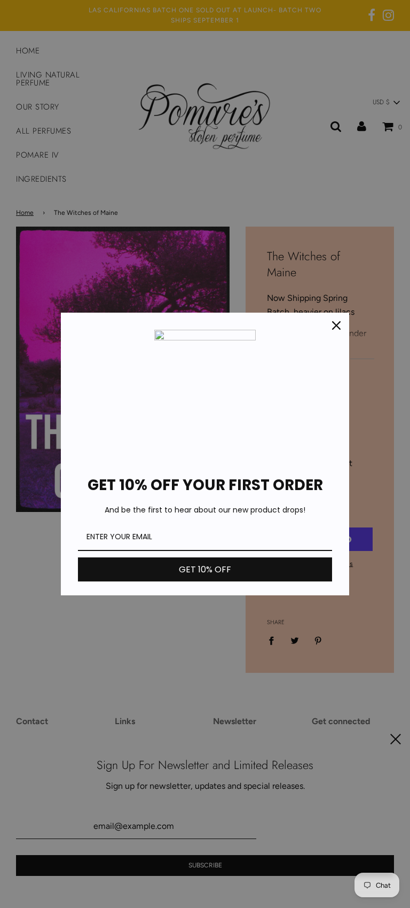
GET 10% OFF (205, 569)
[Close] (336, 325)
